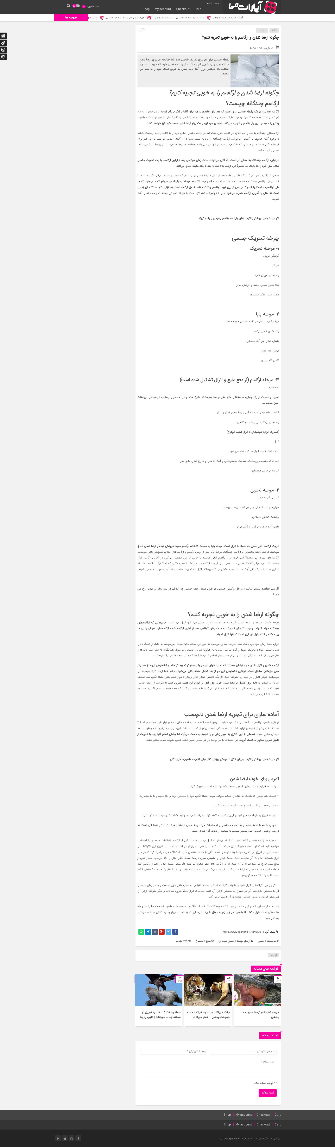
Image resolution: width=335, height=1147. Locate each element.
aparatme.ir (235, 1139)
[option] (257, 1000)
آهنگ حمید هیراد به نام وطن (260, 18)
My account (163, 9)
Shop (146, 9)
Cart (198, 9)
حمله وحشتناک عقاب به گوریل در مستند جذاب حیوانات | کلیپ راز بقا (160, 1015)
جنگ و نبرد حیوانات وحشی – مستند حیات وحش (211, 18)
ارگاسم (274, 955)
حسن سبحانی (226, 941)
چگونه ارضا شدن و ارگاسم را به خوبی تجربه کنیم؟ (240, 38)
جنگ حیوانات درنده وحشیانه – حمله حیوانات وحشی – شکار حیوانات (208, 1015)
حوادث (262, 30)
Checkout (183, 9)
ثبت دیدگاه (268, 1093)
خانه (274, 30)
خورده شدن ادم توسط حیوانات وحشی (158, 18)
